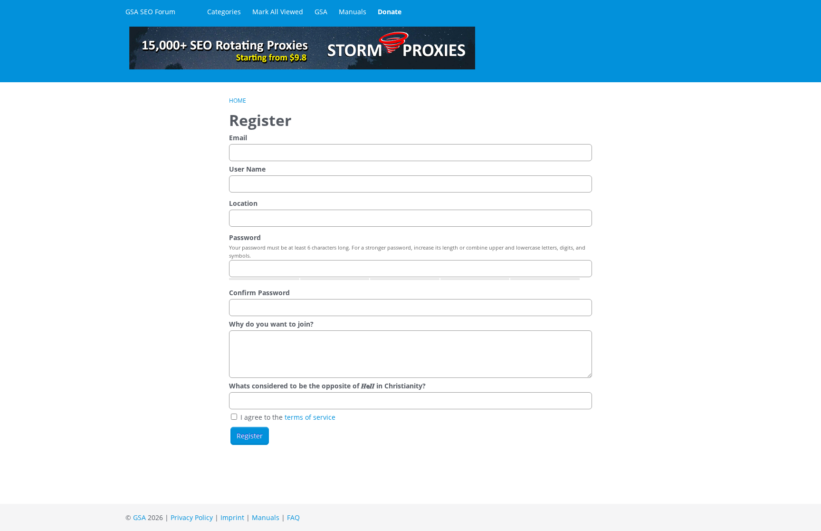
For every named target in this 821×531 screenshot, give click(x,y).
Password (245, 237)
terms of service (310, 417)
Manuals (352, 11)
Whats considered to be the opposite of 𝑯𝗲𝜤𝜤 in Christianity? (327, 385)
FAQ (293, 517)
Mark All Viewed (277, 11)
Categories (224, 11)
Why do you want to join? (271, 323)
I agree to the (287, 417)
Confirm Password (259, 292)
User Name (247, 169)
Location (243, 203)
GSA (321, 11)
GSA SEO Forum (150, 11)
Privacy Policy (192, 517)
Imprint (232, 517)
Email (238, 137)
